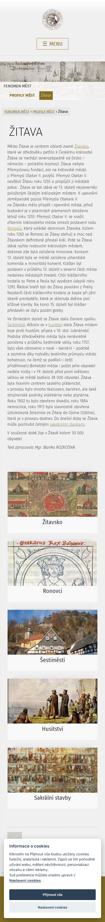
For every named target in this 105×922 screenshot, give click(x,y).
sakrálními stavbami (67, 424)
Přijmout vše (53, 895)
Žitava (46, 95)
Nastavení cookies (25, 880)
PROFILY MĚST (22, 95)
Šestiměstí (16, 324)
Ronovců (14, 228)
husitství (55, 324)
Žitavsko (81, 146)
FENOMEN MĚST (17, 86)
